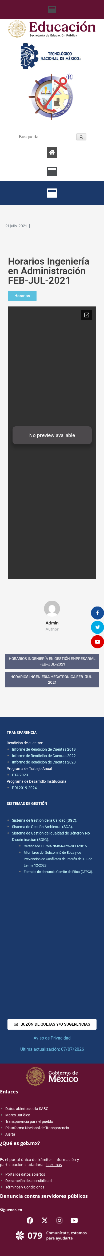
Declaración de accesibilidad (28, 1181)
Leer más (54, 1164)
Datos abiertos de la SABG (27, 1109)
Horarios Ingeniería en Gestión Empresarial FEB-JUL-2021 (52, 661)
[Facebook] (30, 1220)
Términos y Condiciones (24, 1187)
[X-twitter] (44, 1220)
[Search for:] (47, 136)
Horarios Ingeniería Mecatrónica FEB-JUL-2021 (52, 680)
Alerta (10, 1134)
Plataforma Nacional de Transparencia (37, 1128)
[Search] (81, 136)
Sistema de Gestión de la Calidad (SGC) (44, 820)
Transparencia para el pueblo (29, 1121)
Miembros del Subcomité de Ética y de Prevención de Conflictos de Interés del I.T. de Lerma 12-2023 (58, 859)
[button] (52, 10)
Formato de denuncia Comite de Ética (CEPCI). (58, 872)
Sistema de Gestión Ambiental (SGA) (42, 827)
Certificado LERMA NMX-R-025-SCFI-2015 (55, 846)
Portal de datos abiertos (25, 1174)
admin (52, 622)
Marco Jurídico (17, 1115)
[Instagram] (59, 1220)
